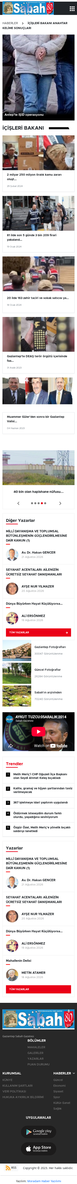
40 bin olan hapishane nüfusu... (39, 491)
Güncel (58, 1080)
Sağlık (57, 1108)
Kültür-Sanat (61, 1103)
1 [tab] (32, 503)
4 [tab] (42, 503)
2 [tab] (35, 503)
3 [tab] (39, 503)
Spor (56, 1097)
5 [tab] (45, 503)
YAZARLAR (36, 1058)
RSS (13, 1167)
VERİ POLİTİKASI (14, 1091)
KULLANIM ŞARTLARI (17, 1085)
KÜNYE (7, 1080)
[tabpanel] (38, 479)
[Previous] (17, 502)
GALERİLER (35, 1053)
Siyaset (58, 1091)
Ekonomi (59, 1085)
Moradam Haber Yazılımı (44, 1181)
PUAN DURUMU (38, 1064)
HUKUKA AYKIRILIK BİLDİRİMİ (23, 1097)
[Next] (59, 502)
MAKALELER (36, 1047)
